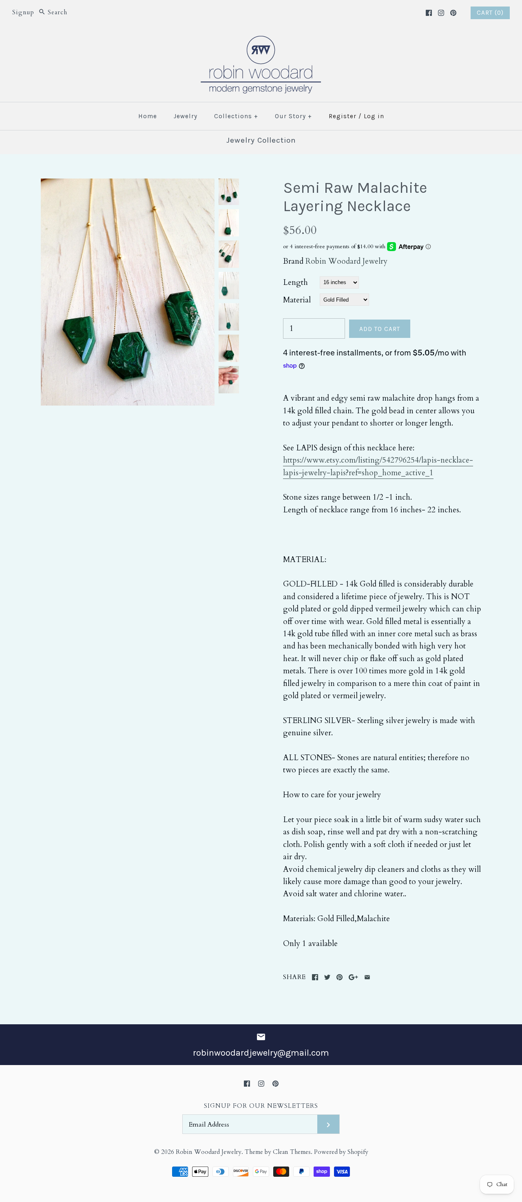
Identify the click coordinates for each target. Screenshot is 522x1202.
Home (147, 116)
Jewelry (185, 116)
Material (297, 300)
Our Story (293, 116)
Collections (236, 116)
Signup (23, 12)
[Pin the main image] (339, 977)
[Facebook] (429, 13)
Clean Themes (292, 1152)
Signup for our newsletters (261, 1106)
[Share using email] (367, 977)
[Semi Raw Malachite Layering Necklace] (128, 184)
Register (342, 116)
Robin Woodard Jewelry (346, 261)
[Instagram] (441, 13)
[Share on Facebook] (315, 977)
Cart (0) (490, 12)
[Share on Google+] (353, 977)
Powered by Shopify (341, 1152)
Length (295, 282)
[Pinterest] (453, 13)
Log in (374, 116)
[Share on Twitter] (327, 977)
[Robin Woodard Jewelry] (261, 40)
